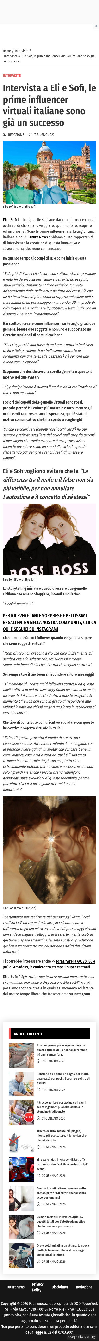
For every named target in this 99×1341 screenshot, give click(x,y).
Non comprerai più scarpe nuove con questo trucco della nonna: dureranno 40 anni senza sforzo (62, 1050)
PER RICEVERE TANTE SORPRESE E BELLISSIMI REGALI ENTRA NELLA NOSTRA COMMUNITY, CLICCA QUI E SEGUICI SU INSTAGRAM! (49, 622)
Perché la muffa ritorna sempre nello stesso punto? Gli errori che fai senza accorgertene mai (61, 1193)
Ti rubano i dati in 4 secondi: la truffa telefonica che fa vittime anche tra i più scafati (62, 1164)
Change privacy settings (82, 1337)
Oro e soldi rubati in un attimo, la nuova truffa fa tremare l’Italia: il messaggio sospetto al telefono (63, 1250)
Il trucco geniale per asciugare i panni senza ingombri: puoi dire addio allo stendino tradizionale (61, 1107)
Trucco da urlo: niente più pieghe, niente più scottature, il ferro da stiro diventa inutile (62, 1135)
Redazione (84, 1287)
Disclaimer (60, 1287)
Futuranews (16, 1287)
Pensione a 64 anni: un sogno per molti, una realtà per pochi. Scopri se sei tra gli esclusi (63, 1078)
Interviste (12, 75)
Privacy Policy (37, 1287)
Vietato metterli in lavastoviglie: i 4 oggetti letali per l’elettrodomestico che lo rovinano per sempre (61, 1221)
